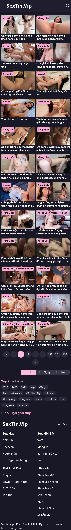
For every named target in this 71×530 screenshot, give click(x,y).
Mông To (43, 447)
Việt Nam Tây (33, 393)
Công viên (25, 399)
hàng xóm (8, 405)
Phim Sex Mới (45, 475)
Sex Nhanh (44, 495)
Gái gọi (43, 387)
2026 (23, 387)
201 (57, 354)
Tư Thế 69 (9, 488)
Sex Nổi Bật (45, 433)
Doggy (7, 475)
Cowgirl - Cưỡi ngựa (15, 482)
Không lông (9, 399)
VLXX (40, 501)
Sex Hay (8, 433)
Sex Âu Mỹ (43, 515)
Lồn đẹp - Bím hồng (15, 460)
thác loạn (51, 399)
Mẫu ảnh (49, 393)
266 (64, 354)
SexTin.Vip (19, 6)
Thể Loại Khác (13, 468)
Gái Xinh (8, 440)
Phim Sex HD (45, 488)
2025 (14, 387)
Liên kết (43, 468)
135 (50, 354)
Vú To (40, 440)
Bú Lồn (41, 460)
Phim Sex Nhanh (47, 482)
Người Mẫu (10, 453)
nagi (32, 387)
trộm (62, 399)
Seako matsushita (12, 393)
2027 (5, 387)
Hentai (38, 399)
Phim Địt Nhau (46, 508)
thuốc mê (23, 405)
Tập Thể (7, 495)
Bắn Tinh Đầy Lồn (48, 453)
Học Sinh (8, 447)
